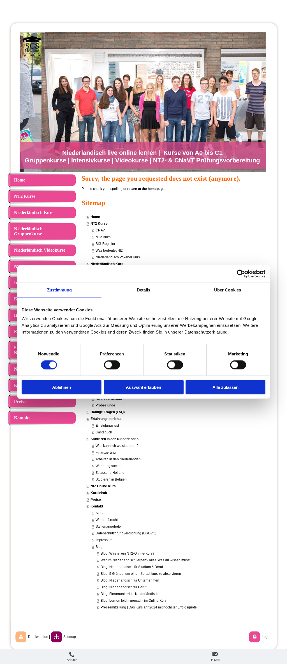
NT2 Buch (103, 237)
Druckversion (38, 637)
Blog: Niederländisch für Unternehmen (130, 580)
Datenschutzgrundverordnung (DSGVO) (126, 533)
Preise (96, 500)
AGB (99, 513)
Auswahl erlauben (143, 387)
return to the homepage (146, 189)
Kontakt (97, 506)
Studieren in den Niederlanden (114, 439)
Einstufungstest (107, 426)
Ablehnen (61, 387)
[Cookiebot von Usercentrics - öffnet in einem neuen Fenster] (240, 273)
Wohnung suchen (109, 466)
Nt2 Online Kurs (103, 486)
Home (95, 217)
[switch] (112, 364)
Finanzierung (106, 452)
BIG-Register (105, 244)
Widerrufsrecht (107, 520)
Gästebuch (104, 432)
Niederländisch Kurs (107, 264)
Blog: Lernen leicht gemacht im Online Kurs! (134, 601)
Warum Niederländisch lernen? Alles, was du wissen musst (145, 560)
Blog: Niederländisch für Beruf (123, 587)
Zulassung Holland (110, 473)
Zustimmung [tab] (59, 289)
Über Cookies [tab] (227, 289)
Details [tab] (144, 289)
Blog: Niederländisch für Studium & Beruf (132, 567)
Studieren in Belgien (111, 479)
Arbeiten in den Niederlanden (118, 459)
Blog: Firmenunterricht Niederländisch (129, 594)
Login (266, 637)
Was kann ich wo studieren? (117, 446)
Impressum (104, 540)
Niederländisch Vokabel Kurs (118, 257)
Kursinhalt (99, 493)
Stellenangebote (108, 527)
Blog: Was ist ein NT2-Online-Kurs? (127, 553)
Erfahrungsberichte (106, 419)
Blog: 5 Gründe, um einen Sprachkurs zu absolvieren (141, 574)
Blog (99, 547)
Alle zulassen (225, 387)
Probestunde (105, 405)
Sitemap (69, 637)
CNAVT (101, 230)
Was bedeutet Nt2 (109, 250)
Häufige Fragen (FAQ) (108, 412)
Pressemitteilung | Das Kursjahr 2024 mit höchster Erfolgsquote (149, 607)
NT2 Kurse (99, 224)
